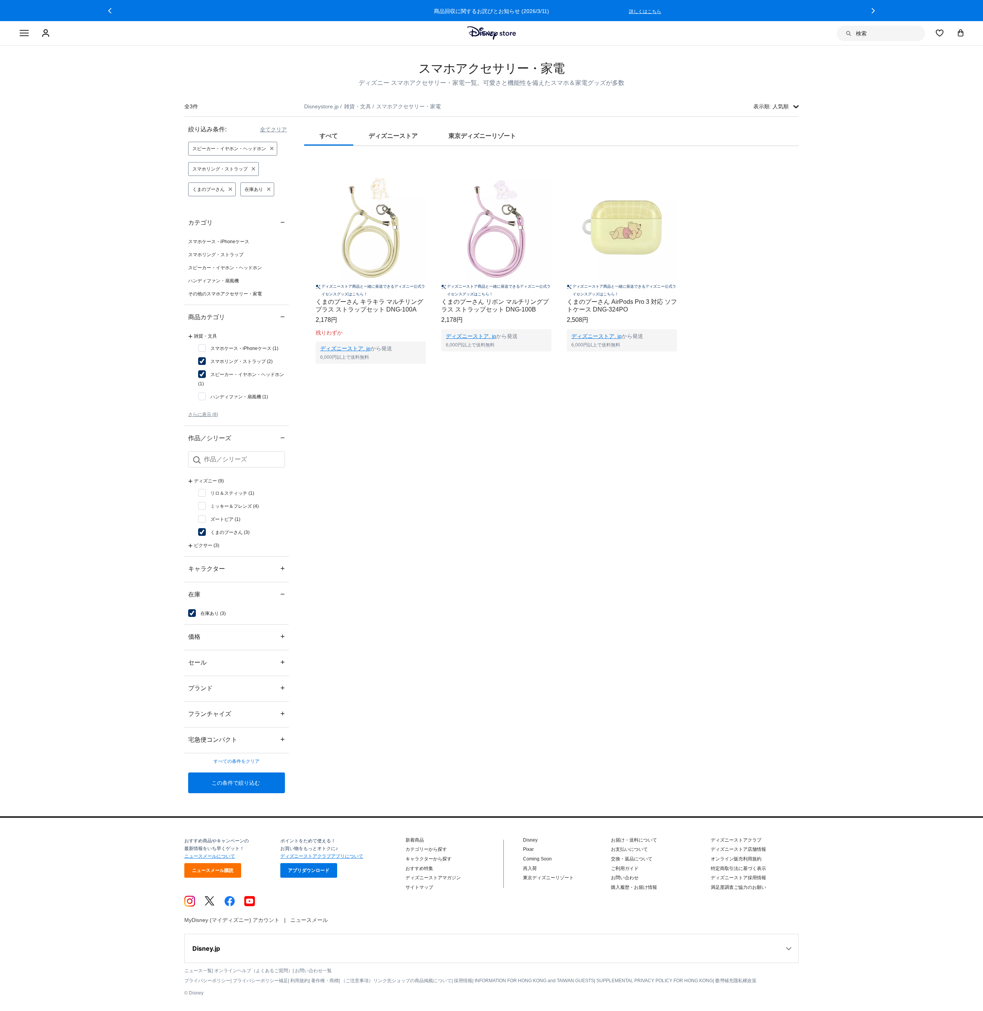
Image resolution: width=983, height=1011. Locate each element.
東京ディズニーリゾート (548, 877)
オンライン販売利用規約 (736, 859)
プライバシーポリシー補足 (260, 980)
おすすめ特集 (419, 868)
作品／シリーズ (236, 438)
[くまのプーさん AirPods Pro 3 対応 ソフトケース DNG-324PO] (622, 227)
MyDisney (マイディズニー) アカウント (232, 920)
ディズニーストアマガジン (433, 877)
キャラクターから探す (428, 859)
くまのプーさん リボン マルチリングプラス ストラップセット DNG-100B (495, 305)
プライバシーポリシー (207, 980)
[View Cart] (961, 33)
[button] (110, 11)
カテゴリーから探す (426, 849)
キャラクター (236, 568)
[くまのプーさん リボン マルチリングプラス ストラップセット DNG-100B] (496, 227)
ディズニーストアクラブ (736, 840)
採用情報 (463, 980)
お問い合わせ (625, 877)
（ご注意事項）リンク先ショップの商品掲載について (396, 980)
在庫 (236, 594)
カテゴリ (236, 222)
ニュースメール (309, 920)
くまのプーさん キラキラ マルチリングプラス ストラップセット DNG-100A (369, 305)
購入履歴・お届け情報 (634, 887)
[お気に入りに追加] (425, 165)
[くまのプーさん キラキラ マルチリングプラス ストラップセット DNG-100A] (371, 227)
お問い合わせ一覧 (313, 970)
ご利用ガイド (625, 868)
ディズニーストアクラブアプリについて (321, 856)
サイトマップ (419, 887)
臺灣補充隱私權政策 (735, 980)
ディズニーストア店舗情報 (738, 849)
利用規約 (299, 980)
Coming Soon (537, 859)
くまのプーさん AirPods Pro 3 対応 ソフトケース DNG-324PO (622, 305)
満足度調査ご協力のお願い (738, 887)
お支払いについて (629, 849)
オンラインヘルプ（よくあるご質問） (253, 970)
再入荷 (530, 868)
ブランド (236, 688)
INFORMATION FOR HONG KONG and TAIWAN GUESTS (534, 980)
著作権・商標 (325, 980)
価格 (236, 636)
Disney (530, 840)
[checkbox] (238, 348)
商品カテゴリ (236, 317)
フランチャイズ (236, 713)
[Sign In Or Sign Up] (46, 33)
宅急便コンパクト (236, 739)
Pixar (528, 849)
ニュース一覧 (198, 970)
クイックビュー (371, 373)
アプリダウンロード (308, 870)
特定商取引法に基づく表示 (738, 868)
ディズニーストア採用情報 (738, 877)
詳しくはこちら (645, 11)
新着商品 (414, 840)
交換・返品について (631, 859)
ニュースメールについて (209, 856)
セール (236, 662)
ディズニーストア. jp (345, 348)
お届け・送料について (634, 840)
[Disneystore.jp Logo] (491, 33)
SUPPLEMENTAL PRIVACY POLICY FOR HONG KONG (654, 980)
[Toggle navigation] (24, 33)
